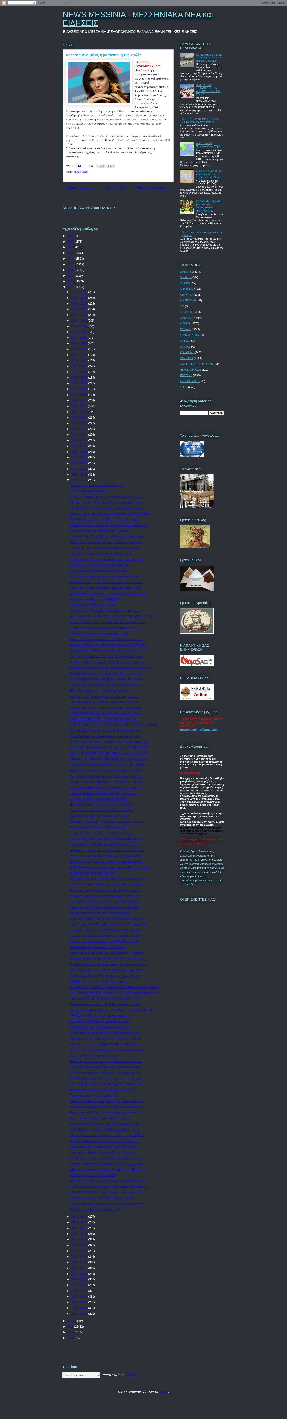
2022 (70, 235)
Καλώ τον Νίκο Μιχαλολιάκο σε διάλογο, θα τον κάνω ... (106, 639)
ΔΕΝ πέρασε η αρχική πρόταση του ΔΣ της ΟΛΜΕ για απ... (108, 1169)
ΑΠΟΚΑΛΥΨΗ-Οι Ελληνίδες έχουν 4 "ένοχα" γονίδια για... (107, 884)
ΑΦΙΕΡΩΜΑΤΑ (188, 300)
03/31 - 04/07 (79, 1245)
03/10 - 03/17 (79, 1262)
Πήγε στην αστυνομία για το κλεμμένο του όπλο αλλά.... (106, 496)
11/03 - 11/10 (79, 337)
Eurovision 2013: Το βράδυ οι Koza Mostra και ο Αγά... (105, 1112)
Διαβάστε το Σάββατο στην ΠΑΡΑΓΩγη (95, 599)
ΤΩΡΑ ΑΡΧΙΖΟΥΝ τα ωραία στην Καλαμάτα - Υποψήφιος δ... (109, 1186)
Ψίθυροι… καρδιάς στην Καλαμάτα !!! (94, 1209)
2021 (70, 241)
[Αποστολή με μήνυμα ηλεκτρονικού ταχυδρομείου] (98, 166)
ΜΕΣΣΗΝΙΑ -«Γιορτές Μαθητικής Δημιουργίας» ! (101, 1027)
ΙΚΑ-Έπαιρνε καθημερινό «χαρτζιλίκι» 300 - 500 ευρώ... (106, 1061)
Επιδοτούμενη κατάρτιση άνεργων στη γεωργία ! (102, 1089)
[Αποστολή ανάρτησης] (90, 165)
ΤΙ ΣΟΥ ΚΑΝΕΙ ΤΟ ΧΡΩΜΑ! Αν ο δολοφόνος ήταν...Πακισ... (108, 536)
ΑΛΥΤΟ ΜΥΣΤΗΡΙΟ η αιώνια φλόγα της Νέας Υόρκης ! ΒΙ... (108, 1180)
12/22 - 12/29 (79, 297)
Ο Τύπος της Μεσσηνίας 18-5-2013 (92, 605)
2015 (70, 275)
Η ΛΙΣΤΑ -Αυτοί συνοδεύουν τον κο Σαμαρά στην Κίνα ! (105, 895)
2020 (70, 247)
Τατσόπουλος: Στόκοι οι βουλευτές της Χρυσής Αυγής (104, 901)
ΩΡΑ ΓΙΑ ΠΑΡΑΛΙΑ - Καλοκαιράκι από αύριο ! (99, 799)
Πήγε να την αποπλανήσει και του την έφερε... (100, 570)
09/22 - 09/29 (79, 372)
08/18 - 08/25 (79, 400)
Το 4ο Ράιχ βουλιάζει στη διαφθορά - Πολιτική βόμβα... (105, 1066)
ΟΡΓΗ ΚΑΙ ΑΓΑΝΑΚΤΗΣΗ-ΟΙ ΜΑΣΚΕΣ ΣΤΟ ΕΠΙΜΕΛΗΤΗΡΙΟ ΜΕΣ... (115, 992)
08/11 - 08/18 (79, 406)
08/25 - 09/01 (79, 394)
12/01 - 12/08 (79, 314)
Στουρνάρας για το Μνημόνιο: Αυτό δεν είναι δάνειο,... (105, 1146)
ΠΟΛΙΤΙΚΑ (186, 375)
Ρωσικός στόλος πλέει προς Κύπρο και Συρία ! (100, 827)
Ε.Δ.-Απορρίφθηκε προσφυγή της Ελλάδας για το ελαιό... (107, 679)
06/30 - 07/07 (79, 440)
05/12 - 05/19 (79, 480)
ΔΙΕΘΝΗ (82, 171)
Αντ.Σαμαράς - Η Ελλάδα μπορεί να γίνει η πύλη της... (105, 844)
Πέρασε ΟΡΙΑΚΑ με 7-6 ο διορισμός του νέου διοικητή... (106, 930)
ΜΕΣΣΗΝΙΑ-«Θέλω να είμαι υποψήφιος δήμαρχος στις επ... (108, 645)
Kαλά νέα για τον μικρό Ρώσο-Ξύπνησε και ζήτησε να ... (106, 542)
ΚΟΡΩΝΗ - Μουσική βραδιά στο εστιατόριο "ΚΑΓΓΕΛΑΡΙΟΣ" (109, 747)
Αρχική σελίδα (116, 188)
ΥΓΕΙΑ (183, 387)
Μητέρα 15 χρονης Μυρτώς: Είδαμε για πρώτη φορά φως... (108, 502)
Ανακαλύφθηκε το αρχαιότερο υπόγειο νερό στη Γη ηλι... (106, 1078)
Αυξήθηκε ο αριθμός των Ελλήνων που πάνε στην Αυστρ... (108, 850)
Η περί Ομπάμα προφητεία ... (89, 490)
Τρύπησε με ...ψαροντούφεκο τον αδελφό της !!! (101, 553)
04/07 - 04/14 (79, 1239)
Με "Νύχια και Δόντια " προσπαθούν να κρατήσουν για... (106, 1158)
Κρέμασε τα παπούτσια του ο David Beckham (99, 913)
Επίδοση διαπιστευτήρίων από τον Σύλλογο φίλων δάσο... (107, 1164)
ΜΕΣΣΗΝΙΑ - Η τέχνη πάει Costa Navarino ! (98, 981)
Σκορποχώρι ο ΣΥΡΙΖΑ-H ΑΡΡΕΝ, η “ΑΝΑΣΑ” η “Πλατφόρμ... (110, 764)
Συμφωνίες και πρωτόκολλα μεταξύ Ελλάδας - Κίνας (104, 941)
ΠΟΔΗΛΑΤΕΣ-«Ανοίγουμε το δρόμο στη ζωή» (99, 565)
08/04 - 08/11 (79, 411)
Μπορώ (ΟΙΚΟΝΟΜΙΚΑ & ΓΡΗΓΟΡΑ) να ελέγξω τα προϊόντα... (111, 753)
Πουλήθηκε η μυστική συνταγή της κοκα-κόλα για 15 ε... (106, 1032)
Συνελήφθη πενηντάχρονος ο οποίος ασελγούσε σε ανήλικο (108, 593)
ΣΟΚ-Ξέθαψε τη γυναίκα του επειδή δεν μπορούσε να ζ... (107, 730)
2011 (70, 1326)
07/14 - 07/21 (79, 428)
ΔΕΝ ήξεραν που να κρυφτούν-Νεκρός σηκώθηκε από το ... (108, 970)
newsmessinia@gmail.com (199, 729)
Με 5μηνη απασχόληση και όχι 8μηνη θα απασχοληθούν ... (108, 918)
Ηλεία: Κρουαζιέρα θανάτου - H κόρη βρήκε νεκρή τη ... (106, 787)
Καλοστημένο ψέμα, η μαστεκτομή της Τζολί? (99, 816)
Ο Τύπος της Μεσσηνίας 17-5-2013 (92, 873)
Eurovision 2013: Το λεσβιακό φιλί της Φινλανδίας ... (103, 804)
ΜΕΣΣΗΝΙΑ (186, 358)
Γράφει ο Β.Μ (187, 317)
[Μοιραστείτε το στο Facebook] (109, 166)
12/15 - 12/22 (79, 303)
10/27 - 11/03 (79, 343)
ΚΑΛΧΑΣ (185, 346)
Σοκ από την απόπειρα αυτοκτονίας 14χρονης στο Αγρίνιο (107, 1203)
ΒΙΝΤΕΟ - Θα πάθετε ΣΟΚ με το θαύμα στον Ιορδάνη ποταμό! (200, 120)
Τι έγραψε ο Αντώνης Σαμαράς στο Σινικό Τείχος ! (102, 833)
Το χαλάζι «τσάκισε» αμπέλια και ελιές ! (95, 1055)
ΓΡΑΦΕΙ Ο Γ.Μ (188, 312)
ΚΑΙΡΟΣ (185, 340)
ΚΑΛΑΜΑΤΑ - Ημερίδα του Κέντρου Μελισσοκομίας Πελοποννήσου (208, 206)
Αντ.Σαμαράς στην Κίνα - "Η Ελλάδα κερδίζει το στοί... (105, 1129)
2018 (70, 258)
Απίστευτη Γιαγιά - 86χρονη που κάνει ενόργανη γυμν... (106, 1124)
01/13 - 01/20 (79, 1307)
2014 (70, 281)
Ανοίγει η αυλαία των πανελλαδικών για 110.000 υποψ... (106, 855)
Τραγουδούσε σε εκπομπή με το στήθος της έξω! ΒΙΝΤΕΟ (107, 1135)
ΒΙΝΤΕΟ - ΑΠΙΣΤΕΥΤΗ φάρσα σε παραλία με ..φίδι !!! (104, 1044)
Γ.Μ (182, 306)
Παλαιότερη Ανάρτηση (153, 188)
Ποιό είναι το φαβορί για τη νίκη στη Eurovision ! (101, 530)
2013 (70, 287)
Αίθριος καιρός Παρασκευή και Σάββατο (210, 145)
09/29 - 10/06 (79, 366)
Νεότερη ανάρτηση (80, 188)
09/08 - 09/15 (79, 383)
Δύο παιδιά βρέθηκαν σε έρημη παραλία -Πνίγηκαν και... (107, 1084)
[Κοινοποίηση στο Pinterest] (113, 166)
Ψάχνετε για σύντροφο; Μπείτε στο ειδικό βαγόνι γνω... (106, 576)
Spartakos (186, 277)
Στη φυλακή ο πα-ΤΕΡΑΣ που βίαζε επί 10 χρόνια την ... (106, 650)
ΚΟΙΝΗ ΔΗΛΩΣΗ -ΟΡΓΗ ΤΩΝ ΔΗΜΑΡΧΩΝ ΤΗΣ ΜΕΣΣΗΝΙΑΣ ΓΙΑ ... (114, 616)
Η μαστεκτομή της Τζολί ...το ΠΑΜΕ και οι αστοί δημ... (104, 907)
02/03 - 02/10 (79, 1290)
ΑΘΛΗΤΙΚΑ (186, 294)
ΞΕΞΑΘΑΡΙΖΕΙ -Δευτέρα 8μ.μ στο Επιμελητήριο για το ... (107, 508)
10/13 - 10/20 (79, 354)
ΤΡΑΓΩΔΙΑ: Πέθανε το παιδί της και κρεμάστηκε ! (102, 1015)
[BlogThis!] (102, 166)
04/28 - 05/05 (79, 1222)
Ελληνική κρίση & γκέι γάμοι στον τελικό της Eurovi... (104, 696)
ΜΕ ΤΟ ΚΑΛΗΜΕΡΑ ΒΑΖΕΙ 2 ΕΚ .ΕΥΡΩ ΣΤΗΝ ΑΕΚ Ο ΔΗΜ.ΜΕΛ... (113, 1010)
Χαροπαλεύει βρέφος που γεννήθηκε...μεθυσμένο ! (103, 1152)
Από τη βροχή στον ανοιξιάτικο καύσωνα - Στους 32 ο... (105, 587)
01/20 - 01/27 (79, 1302)
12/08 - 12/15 (79, 309)
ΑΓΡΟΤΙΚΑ (186, 289)
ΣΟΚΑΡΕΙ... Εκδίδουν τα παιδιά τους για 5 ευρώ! (101, 1198)
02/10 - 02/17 (79, 1285)
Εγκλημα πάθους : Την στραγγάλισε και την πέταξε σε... (106, 582)
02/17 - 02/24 (79, 1279)
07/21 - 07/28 (79, 423)
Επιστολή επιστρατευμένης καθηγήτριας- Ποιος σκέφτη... (107, 1101)
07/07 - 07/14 (79, 434)
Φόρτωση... (70, 215)
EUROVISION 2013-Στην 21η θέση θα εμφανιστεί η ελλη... (107, 656)
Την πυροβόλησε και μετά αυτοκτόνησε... (96, 485)
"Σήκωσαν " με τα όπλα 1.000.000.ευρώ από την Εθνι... (106, 1004)
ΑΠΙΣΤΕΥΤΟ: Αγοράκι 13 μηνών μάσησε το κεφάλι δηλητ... (108, 1049)
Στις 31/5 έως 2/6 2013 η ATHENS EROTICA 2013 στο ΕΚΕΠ (109, 924)
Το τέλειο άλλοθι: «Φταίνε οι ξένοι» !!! (94, 1095)
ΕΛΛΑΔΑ (185, 329)
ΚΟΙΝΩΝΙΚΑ (187, 352)
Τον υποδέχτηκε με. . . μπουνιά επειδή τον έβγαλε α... (104, 701)
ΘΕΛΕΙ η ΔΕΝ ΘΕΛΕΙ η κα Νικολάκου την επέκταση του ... (108, 622)
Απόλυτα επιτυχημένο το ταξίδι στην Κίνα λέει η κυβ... (104, 519)
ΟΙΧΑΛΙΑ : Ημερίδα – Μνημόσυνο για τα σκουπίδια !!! (104, 736)
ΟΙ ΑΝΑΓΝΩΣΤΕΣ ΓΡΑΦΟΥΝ (196, 363)
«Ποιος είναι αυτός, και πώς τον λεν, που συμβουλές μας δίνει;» (209, 173)
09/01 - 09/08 (79, 389)
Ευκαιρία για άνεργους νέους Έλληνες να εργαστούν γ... (107, 1106)
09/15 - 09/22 (79, 377)
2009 (70, 1337)
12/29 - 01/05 (79, 292)
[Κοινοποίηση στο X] (105, 166)
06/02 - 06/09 (79, 463)
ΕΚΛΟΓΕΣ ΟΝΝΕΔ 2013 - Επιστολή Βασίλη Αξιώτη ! (104, 719)
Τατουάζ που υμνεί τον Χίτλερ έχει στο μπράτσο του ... (105, 627)
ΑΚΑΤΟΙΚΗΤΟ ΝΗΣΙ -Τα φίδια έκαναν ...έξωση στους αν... (107, 1192)
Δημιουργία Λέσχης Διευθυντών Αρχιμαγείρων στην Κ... (106, 998)
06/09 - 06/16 (79, 457)
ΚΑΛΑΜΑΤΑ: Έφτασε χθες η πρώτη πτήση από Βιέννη (105, 707)
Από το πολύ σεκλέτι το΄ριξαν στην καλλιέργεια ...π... (104, 1118)
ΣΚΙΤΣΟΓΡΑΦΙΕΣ (190, 381)
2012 (70, 1320)
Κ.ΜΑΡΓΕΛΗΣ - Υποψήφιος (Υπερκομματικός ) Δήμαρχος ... (109, 662)
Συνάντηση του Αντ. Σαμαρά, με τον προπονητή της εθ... (106, 781)
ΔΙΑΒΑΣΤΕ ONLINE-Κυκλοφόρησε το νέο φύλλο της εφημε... (109, 759)
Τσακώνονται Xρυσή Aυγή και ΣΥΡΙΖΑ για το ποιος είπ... (106, 684)
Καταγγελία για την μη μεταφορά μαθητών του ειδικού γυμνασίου (209, 57)
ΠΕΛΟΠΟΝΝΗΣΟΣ (190, 369)
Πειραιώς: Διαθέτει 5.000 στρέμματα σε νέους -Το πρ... (105, 975)
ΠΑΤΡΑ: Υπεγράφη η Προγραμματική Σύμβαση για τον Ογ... (109, 964)
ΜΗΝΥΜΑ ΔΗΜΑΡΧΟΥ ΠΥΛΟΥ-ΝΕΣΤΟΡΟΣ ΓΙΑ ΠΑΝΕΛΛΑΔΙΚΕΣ (113, 724)
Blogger (163, 1391)
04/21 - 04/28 (79, 1228)
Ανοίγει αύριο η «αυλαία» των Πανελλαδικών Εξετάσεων (107, 952)
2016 (70, 270)
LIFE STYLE (187, 271)
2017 (70, 264)
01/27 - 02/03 (79, 1296)
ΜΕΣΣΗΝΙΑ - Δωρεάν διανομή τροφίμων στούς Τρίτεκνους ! (109, 525)
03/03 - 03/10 (79, 1268)
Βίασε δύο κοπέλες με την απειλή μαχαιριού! (99, 690)
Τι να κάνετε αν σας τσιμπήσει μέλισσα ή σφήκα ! (102, 810)
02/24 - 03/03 (79, 1273)
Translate (131, 1374)
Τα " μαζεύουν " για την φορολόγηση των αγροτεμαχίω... (106, 559)
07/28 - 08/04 (79, 417)
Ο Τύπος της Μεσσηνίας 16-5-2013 (92, 1175)
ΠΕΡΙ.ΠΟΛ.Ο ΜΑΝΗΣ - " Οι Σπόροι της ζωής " (100, 1021)
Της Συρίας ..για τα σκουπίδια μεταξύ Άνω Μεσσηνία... (105, 548)
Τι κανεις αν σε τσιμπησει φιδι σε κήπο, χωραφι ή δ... (104, 793)
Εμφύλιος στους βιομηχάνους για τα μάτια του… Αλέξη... (106, 1038)
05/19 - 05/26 (79, 474)
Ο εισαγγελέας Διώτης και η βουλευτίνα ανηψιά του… (104, 1141)
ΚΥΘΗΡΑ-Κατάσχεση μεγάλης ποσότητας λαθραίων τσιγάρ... (110, 867)
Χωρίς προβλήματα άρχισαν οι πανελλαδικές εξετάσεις (106, 776)
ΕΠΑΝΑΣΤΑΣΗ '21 (190, 335)
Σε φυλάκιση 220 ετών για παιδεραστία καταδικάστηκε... (106, 861)
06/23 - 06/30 (79, 446)
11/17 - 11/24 (79, 326)
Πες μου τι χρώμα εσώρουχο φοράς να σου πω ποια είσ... (107, 821)
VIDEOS (185, 283)
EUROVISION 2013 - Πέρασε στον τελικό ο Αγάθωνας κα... (108, 878)
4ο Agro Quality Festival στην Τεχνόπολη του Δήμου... (104, 610)
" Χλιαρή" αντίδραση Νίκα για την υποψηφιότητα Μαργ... (106, 935)
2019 (70, 252)
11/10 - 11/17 (79, 332)
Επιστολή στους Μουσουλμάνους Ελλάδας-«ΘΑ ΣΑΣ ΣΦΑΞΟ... (111, 513)
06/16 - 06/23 (79, 451)
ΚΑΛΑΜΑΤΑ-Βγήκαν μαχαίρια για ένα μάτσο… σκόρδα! (106, 673)
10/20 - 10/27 (79, 349)
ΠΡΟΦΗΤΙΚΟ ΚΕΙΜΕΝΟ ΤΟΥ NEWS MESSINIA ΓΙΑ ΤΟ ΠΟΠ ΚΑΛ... (115, 987)
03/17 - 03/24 (79, 1256)
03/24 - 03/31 (79, 1250)
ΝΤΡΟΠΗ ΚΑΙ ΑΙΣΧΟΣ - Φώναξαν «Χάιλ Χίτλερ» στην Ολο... (109, 741)
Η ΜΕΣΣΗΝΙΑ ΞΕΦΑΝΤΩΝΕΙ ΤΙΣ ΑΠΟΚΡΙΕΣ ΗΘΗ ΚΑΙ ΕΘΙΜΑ (208, 90)
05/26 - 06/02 (79, 468)
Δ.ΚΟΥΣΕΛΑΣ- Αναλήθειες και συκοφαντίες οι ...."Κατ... (106, 713)
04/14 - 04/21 (79, 1233)
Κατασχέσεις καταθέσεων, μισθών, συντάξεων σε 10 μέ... (107, 770)
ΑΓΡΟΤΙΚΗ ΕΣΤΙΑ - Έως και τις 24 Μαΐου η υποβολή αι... (107, 838)
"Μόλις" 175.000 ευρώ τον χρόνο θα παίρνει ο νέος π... (105, 890)
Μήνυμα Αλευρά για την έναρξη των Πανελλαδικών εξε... (107, 958)
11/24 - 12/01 (79, 320)
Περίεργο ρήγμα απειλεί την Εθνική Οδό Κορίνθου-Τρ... (106, 1072)
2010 (70, 1332)
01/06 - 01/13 (79, 1313)
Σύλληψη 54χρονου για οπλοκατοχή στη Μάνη (100, 633)
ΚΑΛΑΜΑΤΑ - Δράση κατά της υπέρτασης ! (97, 947)
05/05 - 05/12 (79, 1216)
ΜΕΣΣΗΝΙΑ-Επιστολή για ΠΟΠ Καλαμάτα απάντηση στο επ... (110, 667)
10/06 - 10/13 (79, 360)
